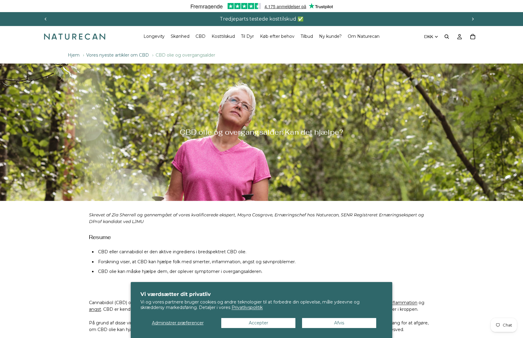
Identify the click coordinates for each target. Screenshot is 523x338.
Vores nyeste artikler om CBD (117, 55)
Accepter (258, 323)
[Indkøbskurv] (472, 36)
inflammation (226, 261)
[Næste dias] (472, 19)
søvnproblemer (279, 261)
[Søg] (446, 36)
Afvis (339, 323)
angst (248, 261)
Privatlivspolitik (247, 307)
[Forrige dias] (45, 19)
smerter (201, 261)
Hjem (74, 55)
